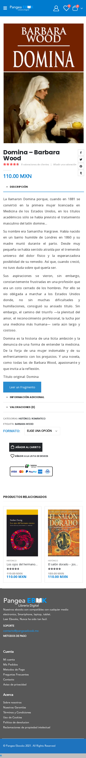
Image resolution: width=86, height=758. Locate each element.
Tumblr (81, 173)
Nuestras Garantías (14, 707)
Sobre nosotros (12, 702)
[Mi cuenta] (56, 8)
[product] (22, 533)
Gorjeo (81, 159)
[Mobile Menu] (6, 8)
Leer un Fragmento (22, 387)
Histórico (24, 419)
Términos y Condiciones (17, 712)
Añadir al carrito (28, 447)
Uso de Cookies (12, 717)
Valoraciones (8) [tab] (22, 407)
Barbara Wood (24, 424)
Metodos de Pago (14, 669)
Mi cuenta (9, 659)
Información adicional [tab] (27, 397)
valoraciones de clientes (35, 165)
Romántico (38, 419)
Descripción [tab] (19, 187)
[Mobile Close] (1, 755)
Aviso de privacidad (14, 684)
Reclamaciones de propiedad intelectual (26, 727)
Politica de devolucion (16, 722)
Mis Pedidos (10, 664)
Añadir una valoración (64, 165)
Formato (11, 431)
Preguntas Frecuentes (16, 674)
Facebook (81, 152)
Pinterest (81, 166)
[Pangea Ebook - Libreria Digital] (22, 8)
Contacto (8, 679)
